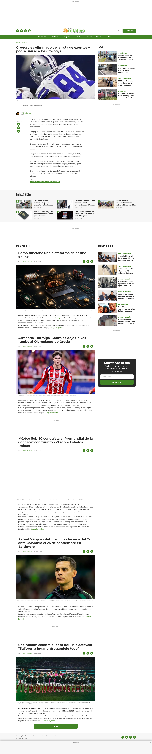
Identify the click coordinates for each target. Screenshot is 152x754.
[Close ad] (150, 742)
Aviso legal (19, 736)
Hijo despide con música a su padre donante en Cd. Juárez (43, 203)
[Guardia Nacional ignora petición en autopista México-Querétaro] (107, 257)
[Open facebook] (17, 30)
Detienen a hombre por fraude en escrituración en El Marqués (84, 214)
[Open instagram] (25, 30)
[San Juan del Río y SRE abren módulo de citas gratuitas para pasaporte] (24, 215)
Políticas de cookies (46, 736)
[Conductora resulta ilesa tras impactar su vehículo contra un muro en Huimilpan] (107, 94)
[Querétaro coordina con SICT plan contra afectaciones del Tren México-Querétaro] (65, 204)
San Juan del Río (124, 78)
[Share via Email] (18, 131)
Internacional (123, 304)
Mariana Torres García (26, 261)
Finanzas (89, 37)
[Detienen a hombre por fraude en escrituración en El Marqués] (65, 215)
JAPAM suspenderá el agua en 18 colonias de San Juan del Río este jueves (126, 273)
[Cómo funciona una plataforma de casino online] (55, 287)
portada (42, 181)
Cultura (98, 37)
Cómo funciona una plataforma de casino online (52, 255)
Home (18, 42)
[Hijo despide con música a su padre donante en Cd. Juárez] (24, 204)
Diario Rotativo (27, 112)
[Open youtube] (29, 30)
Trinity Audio (32, 105)
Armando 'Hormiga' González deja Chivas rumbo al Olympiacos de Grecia (52, 340)
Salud (79, 37)
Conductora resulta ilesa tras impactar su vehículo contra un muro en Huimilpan (126, 98)
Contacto (57, 736)
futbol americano (53, 181)
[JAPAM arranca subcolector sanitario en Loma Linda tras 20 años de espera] (106, 204)
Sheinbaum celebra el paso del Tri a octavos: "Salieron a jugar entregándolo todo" (55, 646)
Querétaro (42, 37)
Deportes (67, 37)
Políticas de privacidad (31, 736)
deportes (34, 181)
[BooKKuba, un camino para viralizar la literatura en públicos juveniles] (107, 308)
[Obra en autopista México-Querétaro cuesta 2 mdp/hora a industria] (107, 295)
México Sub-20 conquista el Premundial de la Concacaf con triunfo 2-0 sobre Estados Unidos (55, 442)
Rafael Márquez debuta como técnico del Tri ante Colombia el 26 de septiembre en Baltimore (54, 543)
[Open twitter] (21, 30)
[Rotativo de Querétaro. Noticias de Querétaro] (74, 30)
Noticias (55, 37)
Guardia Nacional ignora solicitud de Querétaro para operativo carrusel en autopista (126, 286)
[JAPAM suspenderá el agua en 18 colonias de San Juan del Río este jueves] (107, 270)
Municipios (122, 91)
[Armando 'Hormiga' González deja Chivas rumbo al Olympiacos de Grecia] (55, 372)
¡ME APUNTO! (117, 382)
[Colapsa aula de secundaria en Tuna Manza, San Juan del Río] (107, 320)
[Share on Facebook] (18, 124)
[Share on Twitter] (18, 127)
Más (109, 37)
